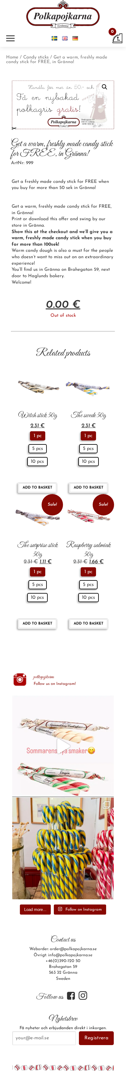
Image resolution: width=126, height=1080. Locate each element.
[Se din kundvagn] (117, 38)
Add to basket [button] (37, 487)
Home (12, 57)
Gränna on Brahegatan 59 (71, 269)
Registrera (96, 1038)
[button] (104, 87)
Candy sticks (36, 57)
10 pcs (37, 461)
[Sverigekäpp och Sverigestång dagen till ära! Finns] (63, 848)
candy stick (68, 238)
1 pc (38, 435)
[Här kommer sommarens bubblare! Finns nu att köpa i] (63, 746)
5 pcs (37, 448)
